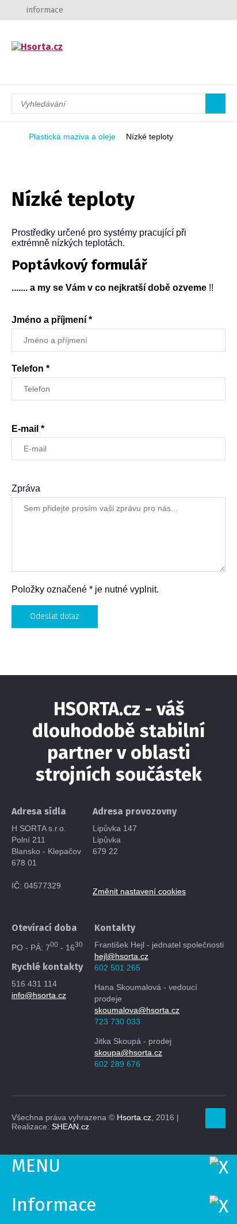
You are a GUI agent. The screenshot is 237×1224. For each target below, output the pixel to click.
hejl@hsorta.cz (121, 956)
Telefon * (30, 368)
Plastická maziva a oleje (72, 136)
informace (44, 10)
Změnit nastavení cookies (139, 891)
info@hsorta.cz (39, 995)
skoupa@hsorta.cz (128, 1052)
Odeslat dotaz (54, 616)
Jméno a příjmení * (52, 320)
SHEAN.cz (70, 1126)
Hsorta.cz (134, 1117)
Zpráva (26, 488)
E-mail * (28, 429)
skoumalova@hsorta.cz (136, 1010)
